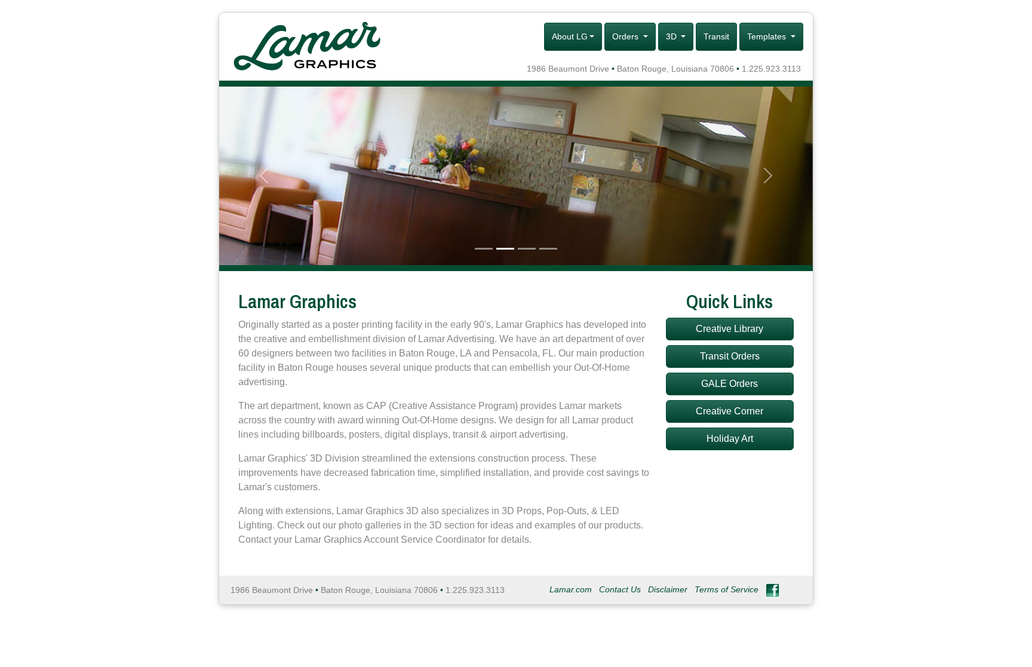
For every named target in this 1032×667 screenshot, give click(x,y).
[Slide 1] (484, 249)
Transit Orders (730, 356)
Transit (716, 36)
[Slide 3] (527, 249)
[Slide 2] (505, 249)
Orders (626, 36)
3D (672, 36)
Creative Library (729, 329)
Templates (767, 36)
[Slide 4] (548, 249)
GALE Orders (729, 384)
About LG (570, 36)
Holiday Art (730, 439)
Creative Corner (729, 411)
